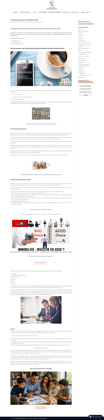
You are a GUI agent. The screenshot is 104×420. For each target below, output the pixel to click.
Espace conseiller (85, 12)
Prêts (12, 281)
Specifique (80, 71)
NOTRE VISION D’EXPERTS (25, 12)
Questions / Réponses (82, 64)
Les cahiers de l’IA (81, 54)
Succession (13, 279)
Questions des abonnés (84, 65)
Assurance (80, 38)
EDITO (80, 34)
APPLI (79, 36)
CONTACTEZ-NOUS (75, 12)
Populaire (41, 22)
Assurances (13, 283)
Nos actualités (36, 22)
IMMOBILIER (81, 73)
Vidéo (80, 46)
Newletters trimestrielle (83, 56)
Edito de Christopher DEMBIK (84, 52)
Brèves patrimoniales (41, 385)
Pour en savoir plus (41, 262)
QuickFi (79, 67)
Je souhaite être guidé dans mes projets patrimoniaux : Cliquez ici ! (41, 123)
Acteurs (79, 29)
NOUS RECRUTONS (66, 12)
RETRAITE (80, 69)
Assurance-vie (34, 385)
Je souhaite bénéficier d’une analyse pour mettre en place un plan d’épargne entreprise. (41, 174)
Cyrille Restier (15, 22)
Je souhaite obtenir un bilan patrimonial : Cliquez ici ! (41, 256)
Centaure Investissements (18, 271)
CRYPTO (80, 32)
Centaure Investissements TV (84, 44)
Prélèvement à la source (84, 75)
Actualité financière (29, 22)
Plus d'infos (41, 396)
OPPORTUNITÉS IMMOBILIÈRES (54, 12)
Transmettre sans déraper (41, 382)
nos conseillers (27, 271)
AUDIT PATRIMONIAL (43, 12)
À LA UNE (34, 12)
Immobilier (13, 273)
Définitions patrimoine (82, 48)
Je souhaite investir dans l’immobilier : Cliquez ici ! (41, 209)
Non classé (47, 385)
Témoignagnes (81, 77)
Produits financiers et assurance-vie (18, 275)
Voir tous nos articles (41, 407)
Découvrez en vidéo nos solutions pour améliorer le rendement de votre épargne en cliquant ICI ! (41, 214)
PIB (12, 101)
